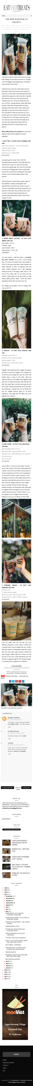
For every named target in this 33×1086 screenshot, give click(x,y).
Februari (9, 965)
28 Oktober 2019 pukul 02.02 (16, 733)
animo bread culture (17, 25)
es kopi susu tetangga (26, 27)
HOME (4, 1060)
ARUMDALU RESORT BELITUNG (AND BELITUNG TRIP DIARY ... (16, 955)
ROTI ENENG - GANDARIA (13, 945)
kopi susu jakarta (7, 29)
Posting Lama (26, 787)
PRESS (5, 1068)
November (9, 898)
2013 (6, 976)
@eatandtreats (6, 819)
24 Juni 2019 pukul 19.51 (15, 719)
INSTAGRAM (5, 155)
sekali (24, 736)
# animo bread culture (12, 676)
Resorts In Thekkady (20, 751)
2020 (6, 888)
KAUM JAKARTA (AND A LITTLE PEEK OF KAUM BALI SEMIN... (17, 918)
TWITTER (16, 668)
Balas (9, 727)
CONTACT (6, 1065)
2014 (6, 974)
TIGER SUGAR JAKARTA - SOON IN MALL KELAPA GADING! (20, 843)
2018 (6, 892)
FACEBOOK (7, 668)
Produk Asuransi (13, 731)
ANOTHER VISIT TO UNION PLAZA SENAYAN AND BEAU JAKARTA (16, 948)
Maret (8, 963)
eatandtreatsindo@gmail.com (18, 671)
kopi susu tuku (17, 29)
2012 (6, 978)
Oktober (9, 900)
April (7, 961)
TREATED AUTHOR (8, 1062)
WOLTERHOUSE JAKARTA (13, 959)
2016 (6, 970)
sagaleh (16, 31)
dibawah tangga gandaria (13, 27)
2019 (6, 890)
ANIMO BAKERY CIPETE (13, 926)
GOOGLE (16, 670)
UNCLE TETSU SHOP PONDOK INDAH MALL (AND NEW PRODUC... (17, 941)
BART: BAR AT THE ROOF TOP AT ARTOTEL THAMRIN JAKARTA (21, 867)
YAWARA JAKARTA (11, 952)
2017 (6, 894)
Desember (9, 896)
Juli (7, 907)
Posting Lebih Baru (7, 787)
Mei (7, 911)
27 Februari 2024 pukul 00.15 (16, 745)
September (10, 903)
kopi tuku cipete (26, 29)
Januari (8, 968)
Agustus (8, 905)
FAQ (4, 1070)
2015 (6, 972)
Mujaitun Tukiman (14, 718)
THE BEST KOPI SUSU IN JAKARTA (11, 708)
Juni (7, 909)
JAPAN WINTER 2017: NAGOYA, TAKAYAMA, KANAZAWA (15, 914)
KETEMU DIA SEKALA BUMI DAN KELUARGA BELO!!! (15, 929)
